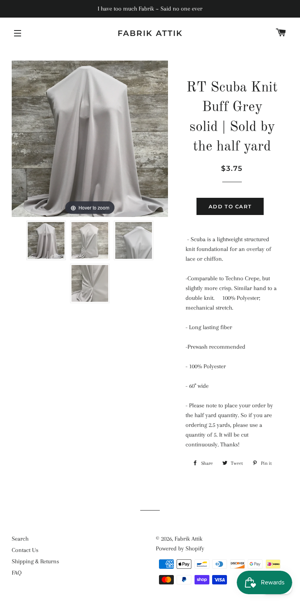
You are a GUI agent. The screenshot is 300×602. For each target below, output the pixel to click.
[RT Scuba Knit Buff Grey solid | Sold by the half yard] (46, 240)
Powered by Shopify (180, 548)
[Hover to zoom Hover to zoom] (90, 138)
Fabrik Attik (150, 33)
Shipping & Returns (35, 561)
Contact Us (25, 550)
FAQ (16, 572)
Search (20, 538)
